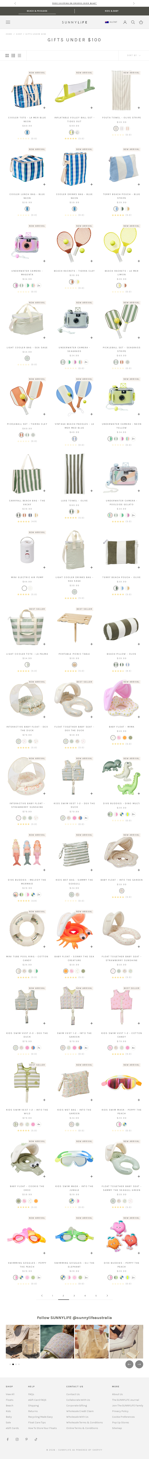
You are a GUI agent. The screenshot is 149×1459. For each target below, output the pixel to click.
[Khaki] (130, 738)
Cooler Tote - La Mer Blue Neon (27, 119)
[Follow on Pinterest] (26, 1439)
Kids (8, 1411)
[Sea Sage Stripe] (27, 358)
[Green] (27, 665)
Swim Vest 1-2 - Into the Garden (74, 1035)
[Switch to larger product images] (7, 55)
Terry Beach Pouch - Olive (121, 577)
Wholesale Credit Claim (80, 1411)
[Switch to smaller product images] (13, 55)
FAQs (31, 1394)
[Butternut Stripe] (127, 209)
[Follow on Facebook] (7, 1439)
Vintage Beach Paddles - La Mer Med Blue (74, 426)
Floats (9, 1399)
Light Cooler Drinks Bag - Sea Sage (74, 579)
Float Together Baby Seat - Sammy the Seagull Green (122, 1188)
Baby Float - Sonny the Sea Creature (74, 958)
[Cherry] (118, 738)
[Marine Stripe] (30, 515)
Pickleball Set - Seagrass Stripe (122, 349)
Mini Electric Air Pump (27, 577)
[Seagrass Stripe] (115, 362)
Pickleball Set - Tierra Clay (27, 424)
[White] (24, 588)
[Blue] (27, 132)
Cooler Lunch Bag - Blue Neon (27, 196)
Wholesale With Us (77, 1416)
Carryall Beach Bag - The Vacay (27, 502)
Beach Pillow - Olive (121, 654)
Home (9, 34)
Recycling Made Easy (40, 1416)
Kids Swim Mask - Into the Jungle (74, 1188)
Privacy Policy (120, 1411)
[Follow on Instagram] (17, 1439)
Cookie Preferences (123, 1416)
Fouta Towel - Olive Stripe (121, 117)
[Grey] (121, 814)
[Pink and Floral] (113, 738)
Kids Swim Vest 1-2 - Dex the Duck (74, 805)
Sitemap (117, 1428)
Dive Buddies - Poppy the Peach (122, 1265)
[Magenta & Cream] (15, 285)
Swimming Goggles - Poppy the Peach (27, 1265)
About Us (117, 1394)
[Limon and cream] (77, 282)
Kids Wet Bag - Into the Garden (74, 1112)
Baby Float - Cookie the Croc (27, 1188)
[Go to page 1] (41, 1296)
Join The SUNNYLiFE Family (127, 1405)
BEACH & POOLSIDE (37, 11)
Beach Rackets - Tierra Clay (74, 271)
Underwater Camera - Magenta (27, 273)
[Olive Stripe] (115, 128)
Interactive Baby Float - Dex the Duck (27, 728)
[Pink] (24, 741)
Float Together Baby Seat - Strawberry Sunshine (122, 958)
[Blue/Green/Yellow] (127, 814)
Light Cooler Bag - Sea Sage (27, 347)
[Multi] (71, 132)
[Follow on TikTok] (36, 1439)
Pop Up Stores (120, 1422)
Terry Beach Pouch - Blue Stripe (121, 196)
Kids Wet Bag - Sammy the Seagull (74, 882)
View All (10, 1394)
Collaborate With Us (78, 1399)
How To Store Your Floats (42, 1428)
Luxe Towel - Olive (74, 500)
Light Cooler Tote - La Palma (27, 654)
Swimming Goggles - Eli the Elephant (74, 1265)
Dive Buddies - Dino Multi (121, 803)
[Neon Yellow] (27, 285)
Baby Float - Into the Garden (122, 880)
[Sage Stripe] (18, 741)
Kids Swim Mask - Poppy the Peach (122, 1112)
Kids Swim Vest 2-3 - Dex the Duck (27, 1035)
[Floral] (77, 741)
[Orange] (124, 738)
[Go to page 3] (107, 1296)
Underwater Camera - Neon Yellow (122, 426)
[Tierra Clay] (71, 282)
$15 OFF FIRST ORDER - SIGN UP (74, 3)
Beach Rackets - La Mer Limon (122, 273)
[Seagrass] (21, 285)
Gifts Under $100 (36, 34)
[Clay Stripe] (127, 128)
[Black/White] (30, 588)
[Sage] (30, 741)
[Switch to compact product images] (19, 55)
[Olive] (127, 362)
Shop (19, 34)
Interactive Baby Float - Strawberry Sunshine (27, 805)
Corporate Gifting (76, 1405)
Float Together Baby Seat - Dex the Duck (74, 728)
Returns (33, 1411)
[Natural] (74, 665)
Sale (8, 1422)
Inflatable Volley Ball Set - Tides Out (74, 119)
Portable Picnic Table (74, 654)
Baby (9, 1416)
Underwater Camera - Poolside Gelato (121, 502)
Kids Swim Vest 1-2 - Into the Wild (27, 1112)
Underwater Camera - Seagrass (74, 349)
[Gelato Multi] (33, 285)
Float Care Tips (37, 1422)
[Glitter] (77, 132)
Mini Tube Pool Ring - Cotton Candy (27, 958)
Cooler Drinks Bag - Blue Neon (74, 196)
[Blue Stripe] (121, 128)
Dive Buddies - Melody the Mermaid (27, 882)
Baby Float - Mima (122, 726)
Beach (9, 1405)
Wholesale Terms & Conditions (84, 1422)
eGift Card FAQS (37, 1399)
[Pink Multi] (115, 814)
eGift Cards (12, 1428)
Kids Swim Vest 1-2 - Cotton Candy (121, 1035)
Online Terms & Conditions (82, 1428)
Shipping (33, 1405)
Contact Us (73, 1394)
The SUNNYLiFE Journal (125, 1399)
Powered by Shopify (89, 1450)
